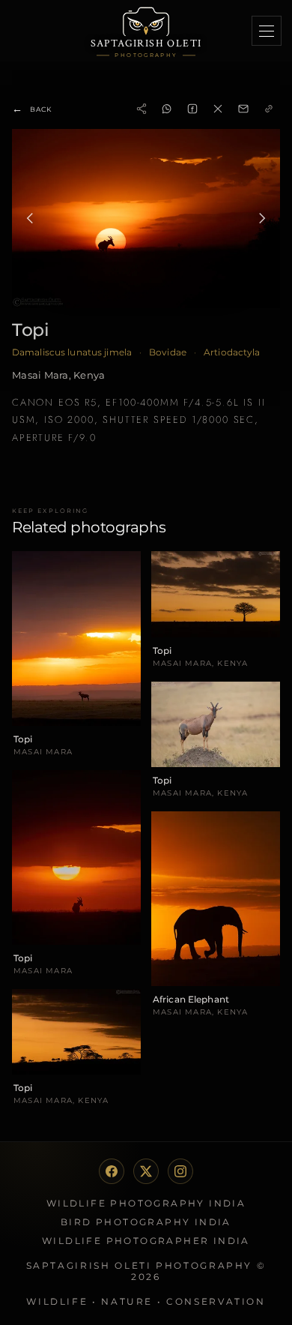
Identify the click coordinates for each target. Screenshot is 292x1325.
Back (32, 108)
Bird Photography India (146, 1222)
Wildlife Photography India (146, 1203)
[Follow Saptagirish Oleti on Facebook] (111, 1171)
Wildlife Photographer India (146, 1240)
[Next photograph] (262, 218)
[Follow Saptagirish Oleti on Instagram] (180, 1171)
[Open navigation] (267, 31)
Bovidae (167, 352)
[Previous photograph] (30, 218)
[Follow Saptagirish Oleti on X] (146, 1171)
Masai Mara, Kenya (58, 375)
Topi (30, 329)
